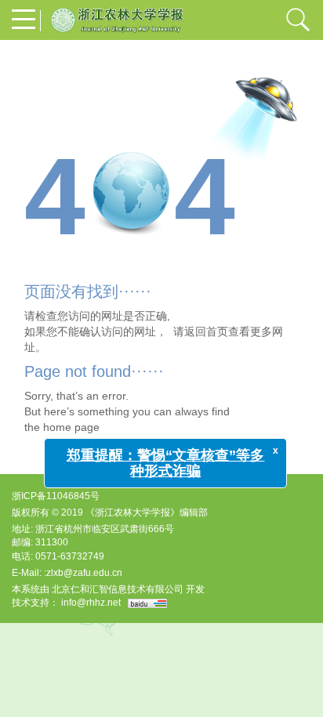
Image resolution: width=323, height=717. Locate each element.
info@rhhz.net (91, 602)
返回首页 (206, 331)
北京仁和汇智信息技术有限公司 (117, 589)
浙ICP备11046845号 (56, 496)
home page (71, 427)
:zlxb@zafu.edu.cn (83, 572)
